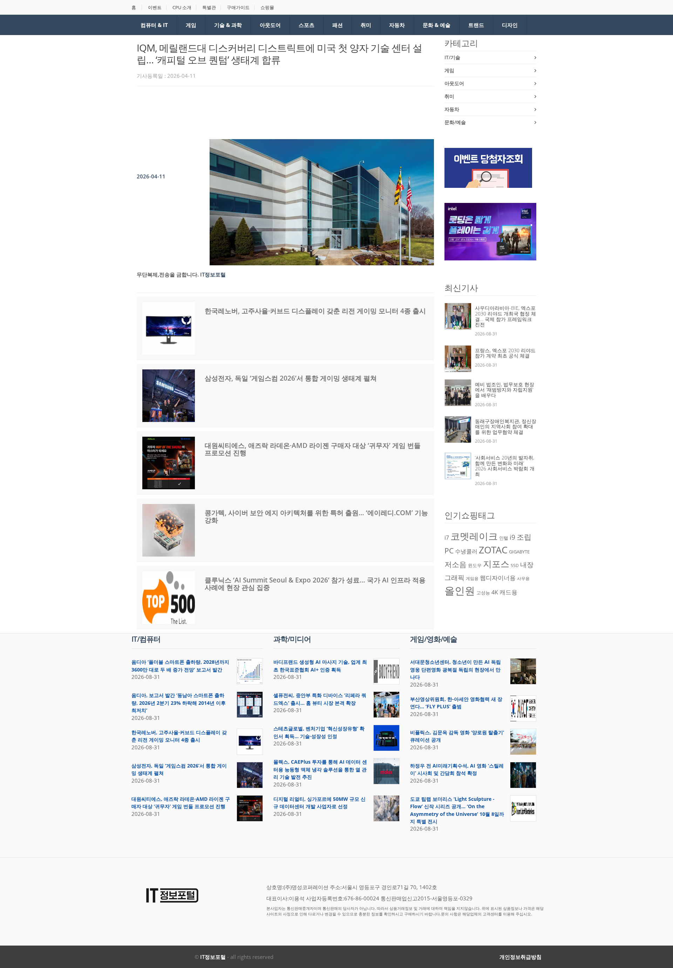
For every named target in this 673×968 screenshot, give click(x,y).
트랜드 (476, 24)
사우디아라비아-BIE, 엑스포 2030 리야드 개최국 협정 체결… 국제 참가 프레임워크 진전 (505, 316)
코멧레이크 (474, 536)
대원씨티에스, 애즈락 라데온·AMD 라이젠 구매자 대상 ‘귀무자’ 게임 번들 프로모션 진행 (313, 449)
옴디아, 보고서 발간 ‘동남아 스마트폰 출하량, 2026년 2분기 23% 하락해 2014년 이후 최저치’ (178, 703)
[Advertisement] (264, 111)
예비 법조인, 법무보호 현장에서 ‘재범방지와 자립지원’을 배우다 (504, 389)
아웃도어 (270, 24)
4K (494, 592)
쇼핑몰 (267, 7)
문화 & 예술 (436, 24)
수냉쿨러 (466, 551)
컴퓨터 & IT (154, 24)
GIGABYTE (519, 551)
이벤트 (155, 7)
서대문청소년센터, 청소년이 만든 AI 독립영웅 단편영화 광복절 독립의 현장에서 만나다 (455, 669)
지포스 (496, 564)
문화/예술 (455, 122)
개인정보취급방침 (520, 956)
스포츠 (306, 24)
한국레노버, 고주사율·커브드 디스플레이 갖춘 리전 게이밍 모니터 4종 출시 (315, 310)
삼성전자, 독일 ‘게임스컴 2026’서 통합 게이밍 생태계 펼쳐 (291, 378)
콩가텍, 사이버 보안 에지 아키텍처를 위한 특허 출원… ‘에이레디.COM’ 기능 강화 (316, 516)
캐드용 (508, 592)
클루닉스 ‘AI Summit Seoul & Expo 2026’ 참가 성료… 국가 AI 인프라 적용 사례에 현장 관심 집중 (315, 583)
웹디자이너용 (498, 577)
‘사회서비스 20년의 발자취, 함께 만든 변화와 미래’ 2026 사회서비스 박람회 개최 (505, 465)
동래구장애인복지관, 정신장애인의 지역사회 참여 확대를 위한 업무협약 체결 (505, 426)
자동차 (397, 24)
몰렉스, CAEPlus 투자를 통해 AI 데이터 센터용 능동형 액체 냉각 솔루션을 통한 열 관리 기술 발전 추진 (320, 769)
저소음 (455, 564)
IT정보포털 (213, 956)
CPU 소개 (181, 7)
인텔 (503, 538)
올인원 (459, 591)
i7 (446, 537)
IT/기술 (452, 57)
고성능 (483, 592)
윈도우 (475, 565)
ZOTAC (493, 550)
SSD (515, 565)
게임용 (472, 578)
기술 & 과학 (228, 24)
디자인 (510, 24)
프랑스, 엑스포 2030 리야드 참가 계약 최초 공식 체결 (505, 353)
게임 (191, 24)
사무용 (523, 578)
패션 (337, 24)
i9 (512, 537)
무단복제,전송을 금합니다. (168, 274)
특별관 (209, 7)
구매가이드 (238, 7)
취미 (366, 24)
